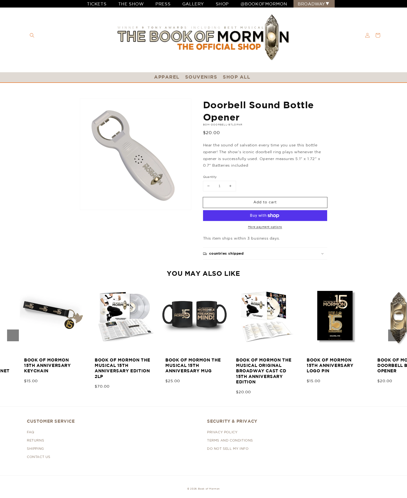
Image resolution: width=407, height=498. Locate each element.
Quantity (210, 177)
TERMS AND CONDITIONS (230, 440)
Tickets (96, 3)
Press (163, 3)
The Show (131, 3)
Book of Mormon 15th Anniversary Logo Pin (330, 365)
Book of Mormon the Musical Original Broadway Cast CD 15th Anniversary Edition (264, 371)
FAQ (30, 432)
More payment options (265, 226)
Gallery (193, 3)
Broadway (311, 3)
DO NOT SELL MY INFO (227, 448)
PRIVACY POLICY (222, 432)
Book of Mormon (209, 488)
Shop (222, 3)
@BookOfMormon (263, 3)
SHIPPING (35, 448)
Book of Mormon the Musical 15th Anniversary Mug (193, 365)
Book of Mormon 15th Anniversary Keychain (47, 365)
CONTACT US (38, 457)
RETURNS (35, 440)
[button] (32, 35)
